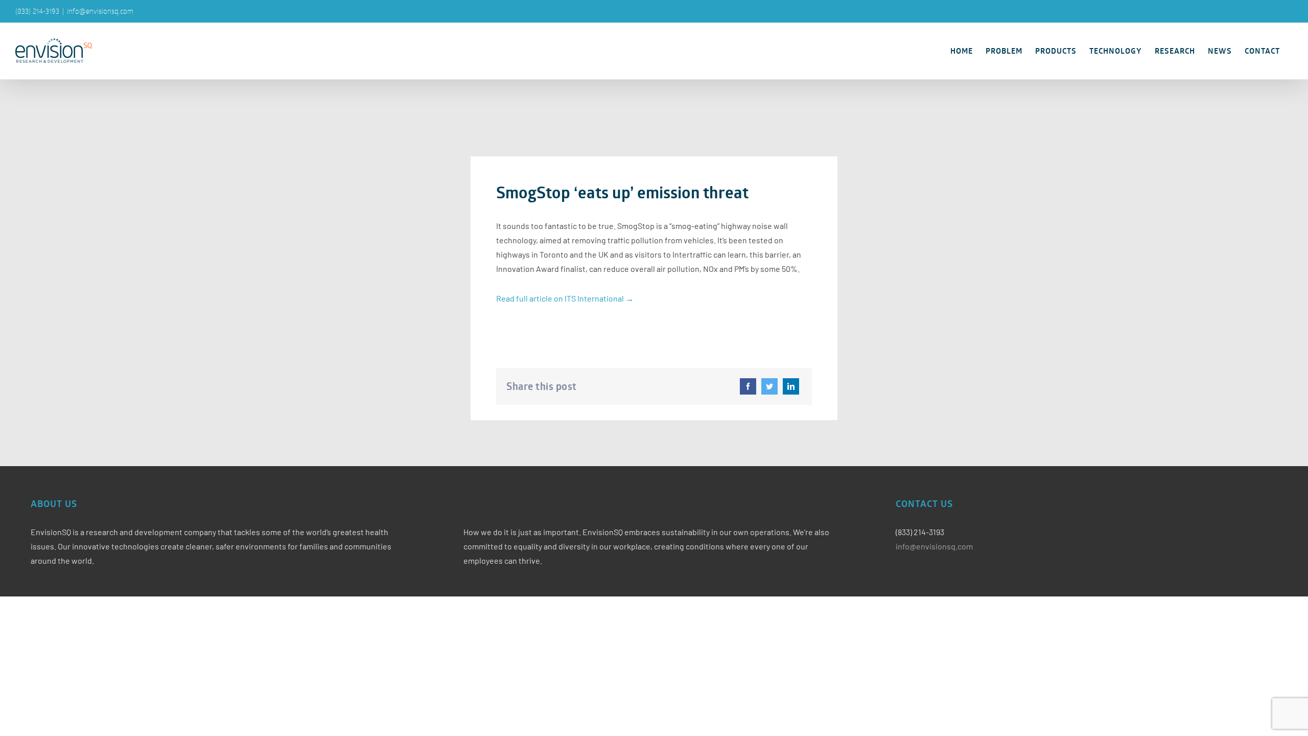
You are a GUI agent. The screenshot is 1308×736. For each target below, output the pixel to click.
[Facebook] (748, 386)
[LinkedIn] (791, 386)
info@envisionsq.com (100, 11)
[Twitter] (769, 386)
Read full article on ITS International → (565, 298)
